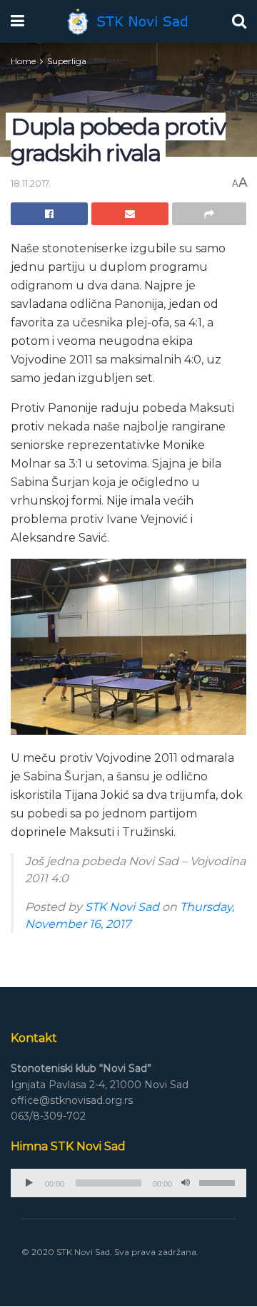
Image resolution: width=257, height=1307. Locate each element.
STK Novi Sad (122, 907)
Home (23, 61)
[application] (128, 1183)
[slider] (219, 1181)
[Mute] (185, 1183)
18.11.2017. (31, 183)
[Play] (29, 1183)
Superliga (66, 61)
